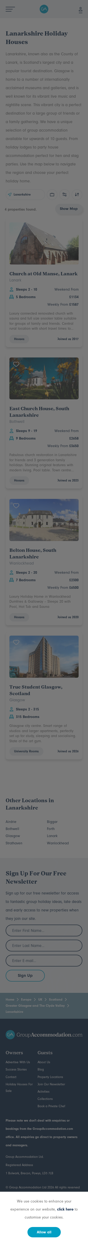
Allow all (44, 1232)
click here (65, 1209)
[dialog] (44, 621)
